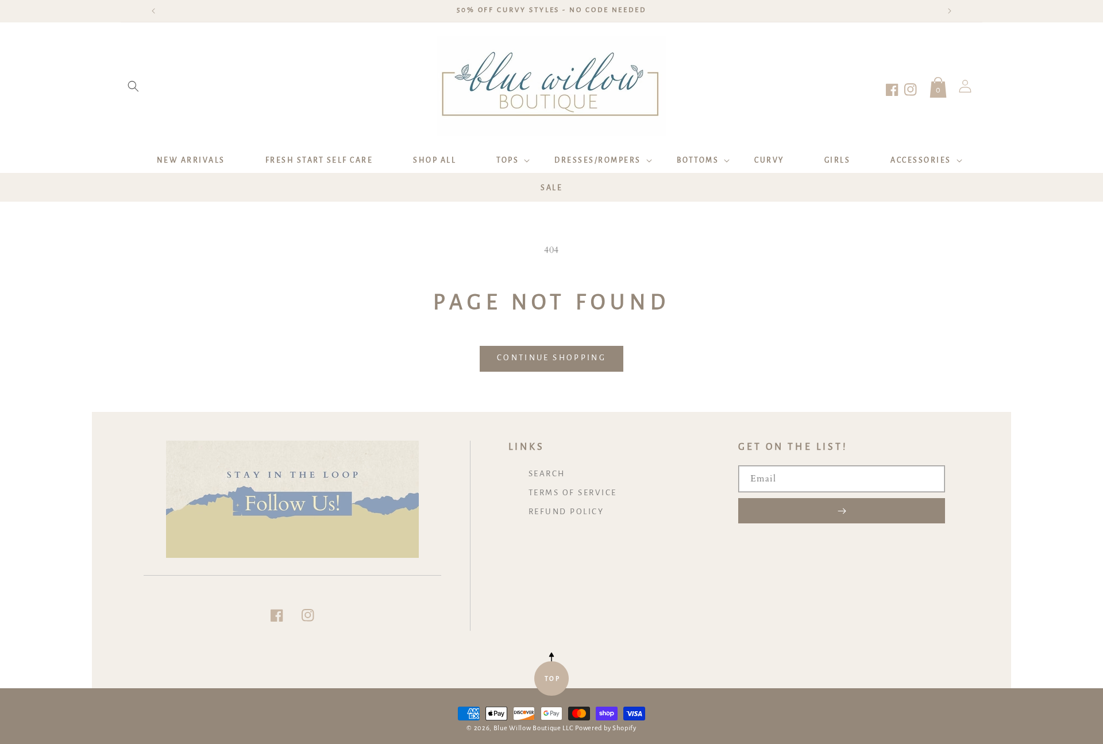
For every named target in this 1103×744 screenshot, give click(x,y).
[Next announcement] (949, 11)
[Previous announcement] (153, 11)
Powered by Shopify (606, 728)
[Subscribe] (841, 510)
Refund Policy (566, 511)
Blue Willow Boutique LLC (533, 728)
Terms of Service (573, 492)
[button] (133, 86)
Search (547, 473)
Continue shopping (551, 357)
